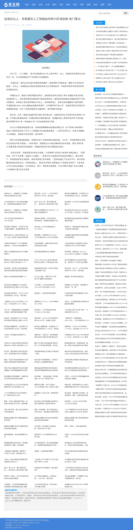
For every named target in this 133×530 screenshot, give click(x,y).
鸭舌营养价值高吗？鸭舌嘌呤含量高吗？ (110, 55)
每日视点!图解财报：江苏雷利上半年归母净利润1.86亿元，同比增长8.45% (77, 196)
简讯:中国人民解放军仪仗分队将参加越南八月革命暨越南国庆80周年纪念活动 (16, 370)
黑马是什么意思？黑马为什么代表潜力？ (110, 82)
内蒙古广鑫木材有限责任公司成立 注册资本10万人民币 (114, 272)
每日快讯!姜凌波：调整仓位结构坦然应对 (109, 129)
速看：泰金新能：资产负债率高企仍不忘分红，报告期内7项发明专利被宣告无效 (46, 412)
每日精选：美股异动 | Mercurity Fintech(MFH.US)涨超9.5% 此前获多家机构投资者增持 (76, 254)
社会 (41, 5)
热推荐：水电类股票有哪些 (43, 451)
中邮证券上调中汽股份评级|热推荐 (107, 256)
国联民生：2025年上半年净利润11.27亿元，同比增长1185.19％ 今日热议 (76, 329)
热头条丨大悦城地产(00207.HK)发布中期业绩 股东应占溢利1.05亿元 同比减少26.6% (16, 320)
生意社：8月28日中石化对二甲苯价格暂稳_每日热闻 (113, 225)
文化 (109, 5)
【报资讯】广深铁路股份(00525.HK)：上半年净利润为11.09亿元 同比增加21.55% (77, 320)
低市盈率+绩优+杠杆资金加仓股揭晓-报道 (109, 366)
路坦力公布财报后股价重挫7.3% (15, 276)
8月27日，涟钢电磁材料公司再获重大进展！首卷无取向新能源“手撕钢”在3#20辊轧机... (16, 312)
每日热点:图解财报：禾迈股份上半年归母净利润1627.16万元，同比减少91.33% (46, 329)
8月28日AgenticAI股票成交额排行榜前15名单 (110, 106)
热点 (95, 5)
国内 (54, 5)
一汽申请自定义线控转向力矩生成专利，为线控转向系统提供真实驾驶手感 (76, 470)
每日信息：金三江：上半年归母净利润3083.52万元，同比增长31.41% (46, 196)
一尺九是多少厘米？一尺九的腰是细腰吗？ (111, 66)
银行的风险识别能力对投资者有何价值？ (109, 137)
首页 (12, 12)
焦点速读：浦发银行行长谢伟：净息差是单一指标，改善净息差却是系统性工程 (76, 395)
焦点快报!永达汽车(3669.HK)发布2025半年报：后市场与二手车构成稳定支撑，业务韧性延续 (76, 212)
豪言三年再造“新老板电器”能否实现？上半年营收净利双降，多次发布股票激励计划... (46, 345)
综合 (34, 5)
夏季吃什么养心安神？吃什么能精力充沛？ (111, 78)
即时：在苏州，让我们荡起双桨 (75, 426)
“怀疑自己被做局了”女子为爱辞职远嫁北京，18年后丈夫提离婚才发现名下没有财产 (16, 246)
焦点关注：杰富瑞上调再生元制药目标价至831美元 (112, 237)
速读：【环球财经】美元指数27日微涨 (108, 260)
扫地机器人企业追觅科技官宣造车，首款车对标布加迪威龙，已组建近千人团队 (76, 445)
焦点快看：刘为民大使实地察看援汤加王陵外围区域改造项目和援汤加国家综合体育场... (16, 270)
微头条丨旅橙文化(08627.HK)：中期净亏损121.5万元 (113, 233)
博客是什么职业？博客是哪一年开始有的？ (111, 43)
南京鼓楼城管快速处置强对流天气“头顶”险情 (110, 280)
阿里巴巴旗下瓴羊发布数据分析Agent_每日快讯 (111, 98)
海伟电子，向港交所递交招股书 (45, 293)
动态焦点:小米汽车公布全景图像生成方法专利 (111, 377)
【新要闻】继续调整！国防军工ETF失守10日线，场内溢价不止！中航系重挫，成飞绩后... (15, 453)
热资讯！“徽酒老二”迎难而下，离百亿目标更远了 (112, 346)
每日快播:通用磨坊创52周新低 (44, 251)
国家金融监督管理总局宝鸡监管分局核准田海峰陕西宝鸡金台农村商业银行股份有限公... (46, 370)
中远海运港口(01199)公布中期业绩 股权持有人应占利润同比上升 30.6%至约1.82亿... (16, 387)
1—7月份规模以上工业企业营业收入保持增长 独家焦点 (114, 125)
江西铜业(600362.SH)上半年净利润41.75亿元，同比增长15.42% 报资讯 (77, 337)
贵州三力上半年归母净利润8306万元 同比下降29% (112, 358)
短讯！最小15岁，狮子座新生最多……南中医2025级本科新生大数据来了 (46, 204)
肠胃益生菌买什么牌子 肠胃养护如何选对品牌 (111, 412)
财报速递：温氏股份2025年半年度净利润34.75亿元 (112, 319)
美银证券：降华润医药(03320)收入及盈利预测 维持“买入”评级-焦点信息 (77, 387)
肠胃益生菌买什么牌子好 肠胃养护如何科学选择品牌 (113, 416)
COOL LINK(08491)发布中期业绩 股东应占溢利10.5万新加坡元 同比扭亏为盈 (46, 262)
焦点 (27, 5)
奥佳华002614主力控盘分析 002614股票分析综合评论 (114, 35)
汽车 (82, 5)
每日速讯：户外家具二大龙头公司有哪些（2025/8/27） (114, 323)
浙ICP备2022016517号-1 (13, 528)
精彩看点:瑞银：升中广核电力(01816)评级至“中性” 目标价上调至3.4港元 (46, 387)
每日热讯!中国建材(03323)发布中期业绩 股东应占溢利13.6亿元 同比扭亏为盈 (16, 287)
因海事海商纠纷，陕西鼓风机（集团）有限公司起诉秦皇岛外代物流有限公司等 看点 (76, 345)
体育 (102, 5)
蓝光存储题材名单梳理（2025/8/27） (107, 342)
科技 (89, 5)
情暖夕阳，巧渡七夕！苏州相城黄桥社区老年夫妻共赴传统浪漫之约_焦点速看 (46, 337)
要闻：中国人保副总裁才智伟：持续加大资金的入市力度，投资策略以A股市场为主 (16, 403)
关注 (61, 5)
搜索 (125, 13)
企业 (47, 5)
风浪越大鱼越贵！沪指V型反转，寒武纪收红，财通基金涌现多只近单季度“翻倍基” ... (46, 221)
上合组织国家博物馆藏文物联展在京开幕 (109, 253)
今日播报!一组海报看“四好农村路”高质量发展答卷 (112, 121)
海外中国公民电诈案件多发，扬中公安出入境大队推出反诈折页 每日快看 (76, 354)
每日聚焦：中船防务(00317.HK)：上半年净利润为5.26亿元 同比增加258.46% (46, 237)
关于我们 (8, 520)
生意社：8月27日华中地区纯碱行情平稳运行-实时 (112, 401)
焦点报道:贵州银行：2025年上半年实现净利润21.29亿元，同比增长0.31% (16, 295)
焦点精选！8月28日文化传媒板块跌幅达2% (110, 94)
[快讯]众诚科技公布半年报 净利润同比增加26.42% (112, 338)
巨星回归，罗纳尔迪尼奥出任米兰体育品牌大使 (111, 241)
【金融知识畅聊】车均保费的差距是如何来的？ (111, 229)
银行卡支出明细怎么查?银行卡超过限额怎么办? (112, 27)
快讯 (68, 5)
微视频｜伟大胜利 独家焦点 (74, 276)
